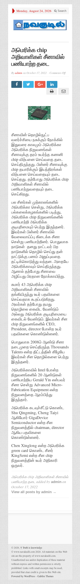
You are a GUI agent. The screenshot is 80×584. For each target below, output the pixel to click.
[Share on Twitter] (29, 84)
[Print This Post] (51, 91)
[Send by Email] (63, 91)
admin (18, 73)
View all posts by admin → (33, 492)
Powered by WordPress (23, 576)
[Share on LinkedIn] (52, 84)
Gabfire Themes (45, 576)
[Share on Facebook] (17, 84)
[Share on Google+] (41, 84)
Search (61, 10)
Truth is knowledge (31, 547)
